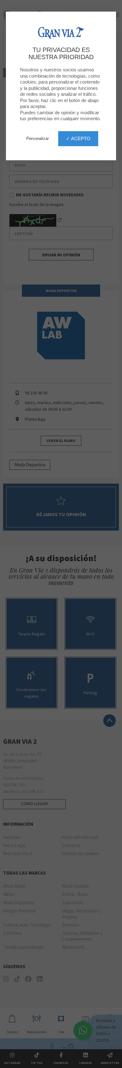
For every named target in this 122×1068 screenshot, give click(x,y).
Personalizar (37, 138)
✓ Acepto (78, 138)
